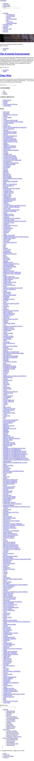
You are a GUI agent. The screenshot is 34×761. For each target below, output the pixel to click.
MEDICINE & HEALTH (9, 428)
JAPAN (5, 386)
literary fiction (6, 411)
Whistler (5, 103)
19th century (6, 113)
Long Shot (5, 26)
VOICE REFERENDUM (9, 677)
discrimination (6, 251)
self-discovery (6, 589)
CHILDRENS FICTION (9, 198)
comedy (5, 212)
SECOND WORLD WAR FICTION (12, 579)
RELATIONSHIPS (8, 557)
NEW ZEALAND (8, 491)
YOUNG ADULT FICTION (10, 701)
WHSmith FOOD (7, 24)
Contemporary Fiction (8, 219)
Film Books (6, 306)
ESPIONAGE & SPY (8, 271)
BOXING (5, 187)
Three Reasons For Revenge (10, 104)
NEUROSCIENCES (8, 488)
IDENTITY (6, 371)
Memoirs (5, 434)
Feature (5, 290)
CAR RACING (7, 190)
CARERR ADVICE (8, 192)
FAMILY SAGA (7, 283)
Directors (8, 17)
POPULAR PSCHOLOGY (10, 533)
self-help (5, 590)
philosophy (6, 513)
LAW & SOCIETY (8, 396)
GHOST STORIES (8, 333)
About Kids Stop (10, 745)
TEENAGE (6, 647)
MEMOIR (5, 432)
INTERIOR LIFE (7, 380)
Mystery (5, 478)
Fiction (5, 302)
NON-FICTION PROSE (9, 496)
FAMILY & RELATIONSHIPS (11, 278)
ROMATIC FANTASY (9, 569)
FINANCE (6, 309)
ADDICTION (6, 126)
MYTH (5, 485)
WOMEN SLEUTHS (8, 688)
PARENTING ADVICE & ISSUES (12, 503)
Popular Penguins (7, 532)
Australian (5, 153)
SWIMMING (6, 640)
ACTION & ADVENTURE (10, 120)
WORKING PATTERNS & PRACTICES (14, 694)
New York (5, 489)
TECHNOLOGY (7, 643)
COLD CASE (6, 208)
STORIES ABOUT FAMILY (10, 633)
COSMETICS (6, 227)
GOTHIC (5, 334)
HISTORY (6, 359)
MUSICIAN (6, 476)
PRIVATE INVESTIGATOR (10, 546)
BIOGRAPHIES (7, 177)
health (4, 344)
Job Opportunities (10, 719)
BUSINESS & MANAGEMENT (11, 188)
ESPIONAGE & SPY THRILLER (12, 272)
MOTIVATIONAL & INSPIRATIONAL (13, 471)
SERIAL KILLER (7, 594)
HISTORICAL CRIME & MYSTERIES (13, 353)
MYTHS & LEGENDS (9, 486)
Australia (5, 151)
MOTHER (6, 467)
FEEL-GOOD (6, 293)
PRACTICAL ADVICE (9, 542)
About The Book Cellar (12, 743)
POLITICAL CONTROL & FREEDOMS (14, 525)
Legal (4, 753)
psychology (6, 550)
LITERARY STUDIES (9, 413)
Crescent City (6, 231)
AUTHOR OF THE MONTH (11, 163)
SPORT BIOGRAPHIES (9, 624)
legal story (5, 398)
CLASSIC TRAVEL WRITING (11, 207)
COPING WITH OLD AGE (10, 225)
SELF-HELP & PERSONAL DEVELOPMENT (15, 591)
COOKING (6, 224)
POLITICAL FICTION (9, 526)
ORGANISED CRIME (9, 498)
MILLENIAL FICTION (9, 444)
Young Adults (6, 702)
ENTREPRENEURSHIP (9, 266)
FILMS (5, 307)
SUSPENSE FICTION (9, 637)
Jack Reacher (6, 384)
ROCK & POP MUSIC (9, 563)
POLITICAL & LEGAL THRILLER (12, 523)
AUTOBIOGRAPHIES (9, 164)
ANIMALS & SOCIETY (9, 147)
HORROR (6, 360)
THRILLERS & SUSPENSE (10, 654)
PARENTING (6, 501)
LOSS (4, 417)
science (5, 576)
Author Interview (7, 161)
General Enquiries (10, 721)
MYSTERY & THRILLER (10, 482)
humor (4, 363)
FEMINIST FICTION (8, 299)
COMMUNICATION (8, 215)
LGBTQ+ (5, 404)
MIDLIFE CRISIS (8, 440)
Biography (5, 180)
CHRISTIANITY (7, 201)
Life (4, 405)
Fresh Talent (6, 317)
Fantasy (5, 286)
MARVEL (6, 424)
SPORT (5, 623)
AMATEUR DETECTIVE (10, 140)
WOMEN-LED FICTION (9, 689)
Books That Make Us (8, 185)
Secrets (5, 580)
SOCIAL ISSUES (7, 609)
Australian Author (7, 154)
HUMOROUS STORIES (9, 367)
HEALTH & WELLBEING (10, 346)
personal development (8, 505)
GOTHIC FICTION (8, 336)
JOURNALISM (7, 388)
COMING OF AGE (8, 214)
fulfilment (5, 322)
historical (5, 350)
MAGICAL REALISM (9, 421)
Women (5, 687)
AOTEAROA (6, 148)
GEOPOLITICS (7, 330)
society (5, 611)
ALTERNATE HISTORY (9, 138)
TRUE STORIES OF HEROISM (11, 671)
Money (5, 464)
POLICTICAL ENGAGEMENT (11, 520)
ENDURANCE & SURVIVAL (11, 263)
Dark (4, 245)
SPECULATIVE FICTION (10, 620)
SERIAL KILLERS (8, 596)
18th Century (6, 112)
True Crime (6, 668)
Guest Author (6, 342)
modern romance (7, 461)
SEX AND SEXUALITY (9, 597)
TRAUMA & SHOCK (9, 665)
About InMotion (10, 742)
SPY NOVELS (7, 628)
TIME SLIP (6, 657)
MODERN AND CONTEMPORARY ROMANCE (16, 459)
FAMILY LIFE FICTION (9, 282)
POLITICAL (6, 522)
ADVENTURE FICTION (10, 131)
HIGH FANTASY (8, 349)
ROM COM (6, 565)
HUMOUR (6, 370)
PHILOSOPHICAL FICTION (11, 512)
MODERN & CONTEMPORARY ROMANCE (15, 454)
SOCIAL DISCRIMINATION (11, 607)
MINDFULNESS (7, 445)
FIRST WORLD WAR (9, 313)
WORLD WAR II (7, 695)
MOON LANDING (8, 465)
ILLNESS (5, 373)
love (4, 418)
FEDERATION (7, 292)
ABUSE (5, 116)
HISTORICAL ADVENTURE (11, 351)
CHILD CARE (7, 194)
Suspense (5, 636)
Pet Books (5, 511)
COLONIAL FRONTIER (9, 211)
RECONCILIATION (8, 553)
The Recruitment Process (12, 733)
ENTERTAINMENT (8, 265)
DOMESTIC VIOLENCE (10, 254)
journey (5, 390)
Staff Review (6, 631)
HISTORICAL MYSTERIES (10, 356)
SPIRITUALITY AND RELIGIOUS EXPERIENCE (16, 621)
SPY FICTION (7, 627)
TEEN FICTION (7, 645)
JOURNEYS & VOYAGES (10, 391)
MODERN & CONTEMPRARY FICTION (14, 455)
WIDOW (5, 684)
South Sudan (6, 614)
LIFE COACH (7, 407)
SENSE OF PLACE (8, 593)
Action (5, 119)
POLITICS (6, 529)
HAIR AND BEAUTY (9, 343)
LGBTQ (5, 403)
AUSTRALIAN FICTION (10, 157)
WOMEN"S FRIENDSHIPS (10, 691)
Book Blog (6, 48)
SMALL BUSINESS (8, 603)
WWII (4, 699)
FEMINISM (6, 296)
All (4, 91)
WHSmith (5, 13)
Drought (5, 256)
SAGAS (5, 572)
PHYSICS (5, 515)
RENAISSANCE (7, 560)
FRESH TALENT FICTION (10, 319)
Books (4, 50)
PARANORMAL (7, 499)
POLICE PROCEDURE (9, 518)
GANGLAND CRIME (9, 323)
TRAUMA (6, 664)
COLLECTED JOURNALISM (11, 209)
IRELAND (6, 383)
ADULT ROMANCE (8, 129)
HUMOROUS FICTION (9, 366)
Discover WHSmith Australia (10, 738)
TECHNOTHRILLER (9, 644)
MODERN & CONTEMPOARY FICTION (14, 448)
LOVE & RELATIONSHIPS (10, 420)
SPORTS (5, 626)
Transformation (7, 662)
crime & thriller (7, 239)
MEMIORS (6, 431)
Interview (5, 381)
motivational (6, 469)
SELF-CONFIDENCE (9, 586)
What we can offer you (12, 735)
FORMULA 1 (6, 316)
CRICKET (6, 232)
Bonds (4, 183)
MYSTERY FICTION (9, 484)
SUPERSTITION (7, 634)
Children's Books (7, 195)
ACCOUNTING (7, 117)
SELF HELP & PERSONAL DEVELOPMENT (15, 584)
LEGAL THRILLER (8, 400)
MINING (5, 447)
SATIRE (5, 573)
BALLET (5, 168)
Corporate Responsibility (12, 718)
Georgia (5, 332)
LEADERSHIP (7, 397)
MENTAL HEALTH (8, 437)
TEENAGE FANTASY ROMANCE (12, 648)
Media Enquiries (10, 728)
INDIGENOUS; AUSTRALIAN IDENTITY (14, 376)
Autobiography (7, 165)
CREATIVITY (7, 229)
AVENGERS (6, 167)
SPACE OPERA (7, 617)
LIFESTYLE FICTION (9, 408)
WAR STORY (7, 680)
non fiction (6, 494)
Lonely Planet (6, 415)
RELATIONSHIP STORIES (10, 556)
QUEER (5, 552)
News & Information (11, 19)
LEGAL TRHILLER (8, 401)
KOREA (5, 394)
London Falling (7, 105)
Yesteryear (5, 101)
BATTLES (6, 173)
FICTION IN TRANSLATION (11, 303)
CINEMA (5, 202)
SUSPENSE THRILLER (9, 638)
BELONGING (7, 174)
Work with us (6, 4)
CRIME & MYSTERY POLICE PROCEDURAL (16, 236)
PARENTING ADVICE (9, 502)
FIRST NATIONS (7, 312)
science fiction (6, 577)
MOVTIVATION (7, 472)
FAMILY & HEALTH (8, 276)
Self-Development (7, 587)
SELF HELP (6, 583)
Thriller (5, 650)
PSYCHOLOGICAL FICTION (11, 547)
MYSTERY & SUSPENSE (10, 481)
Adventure (5, 130)
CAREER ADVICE (8, 191)
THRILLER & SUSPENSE (10, 651)
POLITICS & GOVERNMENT (11, 530)
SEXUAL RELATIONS (9, 599)
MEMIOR (5, 430)
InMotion (5, 27)
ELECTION (6, 258)
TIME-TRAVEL (7, 660)
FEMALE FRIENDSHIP (9, 295)
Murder (5, 474)
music (4, 475)
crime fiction (6, 241)
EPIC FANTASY (7, 268)
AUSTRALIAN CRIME (9, 156)
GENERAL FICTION (9, 329)
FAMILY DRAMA (8, 279)
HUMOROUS (7, 364)
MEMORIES (6, 435)
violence (5, 675)
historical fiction (7, 354)
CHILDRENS (6, 197)
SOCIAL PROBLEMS (9, 610)
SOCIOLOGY (7, 613)
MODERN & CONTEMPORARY (12, 449)
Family (5, 275)
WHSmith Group (10, 712)
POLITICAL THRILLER (9, 528)
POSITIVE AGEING (8, 538)
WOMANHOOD (7, 685)
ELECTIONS (6, 259)
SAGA (5, 570)
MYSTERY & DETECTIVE (10, 479)
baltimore (5, 170)
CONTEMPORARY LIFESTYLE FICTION (14, 221)
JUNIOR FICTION (8, 393)
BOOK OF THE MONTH (10, 184)
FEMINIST (6, 298)
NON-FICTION (7, 495)
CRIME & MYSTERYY (9, 238)
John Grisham (6, 387)
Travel (4, 667)
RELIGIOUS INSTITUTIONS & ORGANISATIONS (17, 559)
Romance (5, 566)
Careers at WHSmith (11, 23)
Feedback (8, 722)
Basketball (5, 171)
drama (4, 255)
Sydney (5, 641)
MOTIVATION (7, 468)
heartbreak (5, 347)
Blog (7, 20)
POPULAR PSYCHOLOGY (10, 535)
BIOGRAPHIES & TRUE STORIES (12, 178)
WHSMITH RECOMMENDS (11, 682)
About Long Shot (10, 741)
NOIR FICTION (7, 492)
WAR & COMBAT (8, 678)
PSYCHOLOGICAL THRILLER (11, 549)
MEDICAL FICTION (8, 425)
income (5, 374)
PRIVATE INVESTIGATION (10, 545)
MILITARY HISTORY (9, 442)
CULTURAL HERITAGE (10, 242)
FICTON (5, 305)
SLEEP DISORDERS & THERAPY (12, 601)
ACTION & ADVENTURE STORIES (13, 121)
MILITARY (6, 441)
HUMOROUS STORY (9, 369)
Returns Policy (10, 725)
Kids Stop (5, 31)
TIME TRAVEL (7, 658)
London (5, 414)
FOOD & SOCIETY (8, 315)
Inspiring (5, 378)
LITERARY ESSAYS (8, 410)
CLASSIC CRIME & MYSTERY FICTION (14, 205)
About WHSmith (10, 16)
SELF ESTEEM (7, 582)
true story (5, 672)
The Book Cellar (7, 29)
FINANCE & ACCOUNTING (11, 310)
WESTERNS (6, 681)
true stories (6, 670)
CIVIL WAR (6, 204)
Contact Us (6, 757)
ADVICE (5, 134)
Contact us (5, 3)
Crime (4, 234)
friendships (6, 320)
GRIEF (5, 340)
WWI (4, 698)
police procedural (7, 516)
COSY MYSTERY (8, 228)
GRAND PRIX (7, 339)
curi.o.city (5, 30)
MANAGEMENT (7, 422)
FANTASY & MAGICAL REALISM (12, 288)
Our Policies (9, 21)
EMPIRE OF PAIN (8, 262)
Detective (5, 248)
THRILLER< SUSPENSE (10, 653)
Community (6, 217)
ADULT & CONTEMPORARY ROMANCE (14, 127)
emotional (5, 261)
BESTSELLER (7, 175)
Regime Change (7, 100)
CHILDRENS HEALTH (9, 200)
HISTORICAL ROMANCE (10, 357)
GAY (4, 325)
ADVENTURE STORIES (10, 133)
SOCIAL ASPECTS (8, 606)
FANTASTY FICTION (9, 285)
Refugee (5, 555)
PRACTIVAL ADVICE (9, 543)
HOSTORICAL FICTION (10, 361)
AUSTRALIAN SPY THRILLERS (12, 160)
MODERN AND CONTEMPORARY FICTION (15, 458)
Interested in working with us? (13, 736)
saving (4, 574)
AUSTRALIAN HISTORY (10, 158)
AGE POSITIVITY (8, 137)
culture (5, 244)
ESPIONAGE (6, 269)
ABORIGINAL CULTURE (10, 114)
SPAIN (5, 618)
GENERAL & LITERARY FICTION (12, 326)
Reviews (5, 94)
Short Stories (6, 600)
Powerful (5, 540)
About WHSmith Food (12, 739)
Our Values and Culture (12, 732)
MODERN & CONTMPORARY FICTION (14, 457)
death (4, 246)
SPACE (5, 616)
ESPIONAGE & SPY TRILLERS (12, 273)
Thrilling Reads (7, 655)
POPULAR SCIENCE (9, 536)
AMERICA (6, 144)
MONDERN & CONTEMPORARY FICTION (15, 462)
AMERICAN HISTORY (9, 146)
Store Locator (6, 6)
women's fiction (7, 692)
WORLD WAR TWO (8, 697)
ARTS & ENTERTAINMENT (11, 150)
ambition (5, 143)
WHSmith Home (10, 14)
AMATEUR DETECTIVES (10, 141)
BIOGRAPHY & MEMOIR (10, 181)
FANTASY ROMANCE (9, 289)
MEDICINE (6, 427)
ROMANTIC (6, 567)
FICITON (5, 300)
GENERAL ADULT (8, 327)
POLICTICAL (7, 519)
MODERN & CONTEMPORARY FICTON (14, 452)
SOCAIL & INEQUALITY (10, 604)
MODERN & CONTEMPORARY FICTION (14, 451)
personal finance (7, 509)
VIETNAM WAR (7, 674)
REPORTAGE (7, 562)
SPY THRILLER (7, 630)
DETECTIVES (7, 249)
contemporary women (8, 222)
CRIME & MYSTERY (9, 235)
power (4, 539)
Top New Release (7, 661)
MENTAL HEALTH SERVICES (11, 438)
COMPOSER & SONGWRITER (11, 218)
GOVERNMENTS (8, 337)
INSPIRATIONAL (8, 377)
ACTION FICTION (8, 123)
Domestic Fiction (7, 252)
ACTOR (5, 124)
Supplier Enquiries (11, 726)
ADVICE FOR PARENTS (10, 136)
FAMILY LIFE (7, 280)
